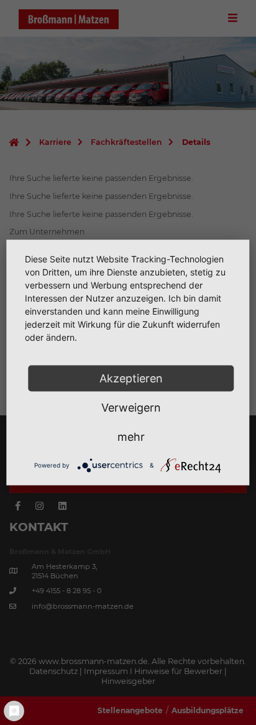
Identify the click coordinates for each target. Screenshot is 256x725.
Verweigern (131, 407)
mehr (131, 436)
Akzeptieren (131, 378)
